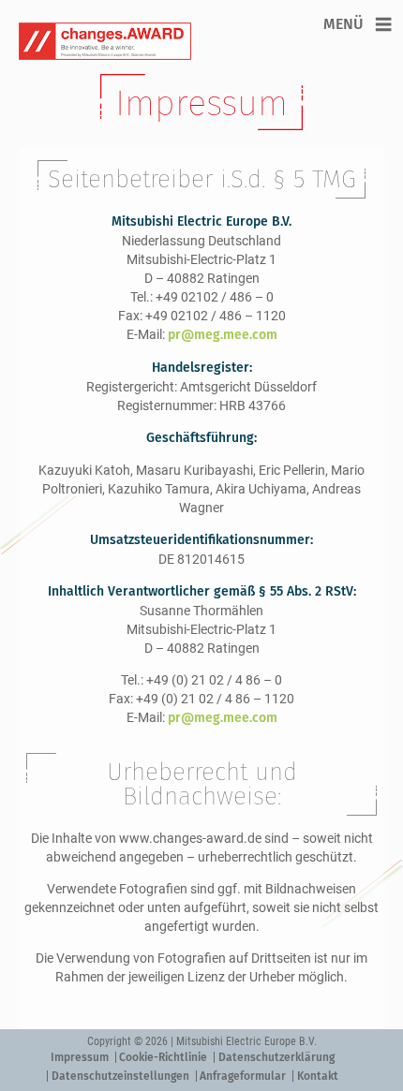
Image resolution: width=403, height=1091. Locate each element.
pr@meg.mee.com (222, 335)
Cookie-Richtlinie (163, 1057)
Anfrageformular (243, 1076)
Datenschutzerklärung (276, 1057)
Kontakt (317, 1076)
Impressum (80, 1057)
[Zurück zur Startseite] (164, 41)
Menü (343, 24)
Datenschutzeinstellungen (120, 1076)
